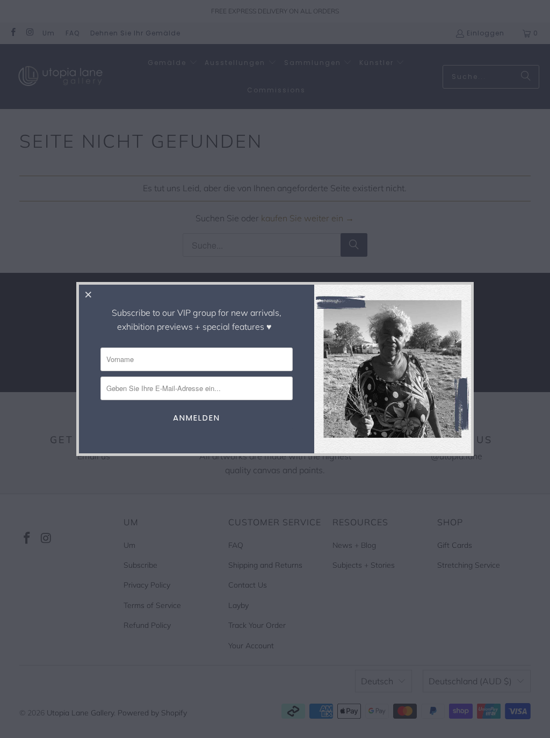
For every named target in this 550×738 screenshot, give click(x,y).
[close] (88, 294)
